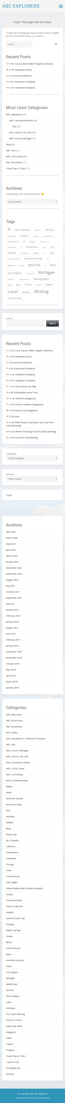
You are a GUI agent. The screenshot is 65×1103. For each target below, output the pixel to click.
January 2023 (12, 561)
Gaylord (11, 265)
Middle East (11, 984)
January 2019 (12, 645)
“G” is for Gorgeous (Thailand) (20, 380)
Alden (8, 792)
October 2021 (13, 591)
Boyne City (11, 834)
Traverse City (12, 1062)
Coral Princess (13, 876)
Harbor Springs (13, 930)
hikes (22, 265)
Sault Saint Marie (14, 1026)
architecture (13, 241)
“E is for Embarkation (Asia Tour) (22, 392)
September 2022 (14, 573)
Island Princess (13, 948)
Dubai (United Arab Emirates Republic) (24, 888)
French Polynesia (14, 906)
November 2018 (14, 657)
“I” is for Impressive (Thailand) (20, 81)
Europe (9, 894)
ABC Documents (14, 162)
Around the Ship (14, 804)
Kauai (8, 966)
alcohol (36, 236)
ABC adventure (22, 229)
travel (13, 291)
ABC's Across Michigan (20, 138)
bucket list (12, 247)
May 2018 (11, 669)
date (52, 252)
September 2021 (14, 597)
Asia (14, 126)
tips (18, 284)
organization (24, 279)
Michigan (46, 272)
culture (36, 253)
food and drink (14, 259)
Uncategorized (13, 1068)
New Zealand (12, 996)
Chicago (10, 864)
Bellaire (9, 822)
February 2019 (13, 639)
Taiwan (9, 1044)
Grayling (10, 924)
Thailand (10, 1050)
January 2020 (12, 621)
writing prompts (15, 298)
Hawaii (9, 936)
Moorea (10, 990)
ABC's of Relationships (17, 780)
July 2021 (10, 603)
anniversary (47, 236)
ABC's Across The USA (20, 132)
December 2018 (14, 651)
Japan (8, 954)
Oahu (8, 1002)
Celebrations (12, 852)
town (38, 284)
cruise (12, 253)
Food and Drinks (14, 900)
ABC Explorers (20, 6)
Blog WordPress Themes (26, 1098)
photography (41, 279)
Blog (8, 144)
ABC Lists (10, 150)
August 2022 (12, 579)
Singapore (11, 1032)
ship (10, 284)
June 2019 (11, 633)
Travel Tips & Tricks (15, 168)
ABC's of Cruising (14, 156)
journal (34, 264)
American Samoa (14, 798)
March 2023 (12, 555)
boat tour (43, 242)
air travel (12, 236)
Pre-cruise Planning (15, 1014)
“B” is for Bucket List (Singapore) (22, 410)
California (31, 247)
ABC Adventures (14, 114)
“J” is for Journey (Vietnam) (19, 75)
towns (48, 284)
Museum (11, 279)
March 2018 (12, 681)
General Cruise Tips (15, 918)
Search (9, 318)
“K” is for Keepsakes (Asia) (19, 69)
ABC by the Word (14, 720)
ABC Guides (12, 732)
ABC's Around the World (21, 120)
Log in (9, 495)
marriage (30, 273)
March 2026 (12, 537)
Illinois (9, 942)
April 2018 (11, 675)
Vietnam (10, 1074)
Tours (28, 284)
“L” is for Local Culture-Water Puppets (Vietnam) (29, 63)
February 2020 (13, 615)
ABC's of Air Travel (15, 768)
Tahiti (8, 1038)
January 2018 (12, 687)
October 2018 (13, 663)
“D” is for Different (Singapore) (21, 398)
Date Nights (12, 882)
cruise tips (24, 253)
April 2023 (11, 549)
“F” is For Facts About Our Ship (21, 386)
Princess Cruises (14, 1020)
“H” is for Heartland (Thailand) (20, 87)
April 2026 (11, 531)
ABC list (38, 230)
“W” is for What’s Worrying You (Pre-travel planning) (31, 431)
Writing (41, 291)
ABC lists (49, 229)
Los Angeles (15, 273)
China (8, 870)
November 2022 (14, 567)
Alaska (24, 236)
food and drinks (33, 258)
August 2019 (12, 627)
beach (32, 241)
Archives (10, 474)
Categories (11, 453)
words (25, 292)
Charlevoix (11, 858)
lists (53, 265)
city (52, 246)
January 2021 (12, 609)
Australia (10, 816)
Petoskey (10, 1008)
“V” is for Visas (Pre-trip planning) (22, 437)
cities (44, 247)
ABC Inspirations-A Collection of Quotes (25, 738)
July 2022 (10, 585)
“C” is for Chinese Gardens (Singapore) (24, 404)
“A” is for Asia (12, 416)
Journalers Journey (15, 960)
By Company (12, 840)
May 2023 (11, 543)
